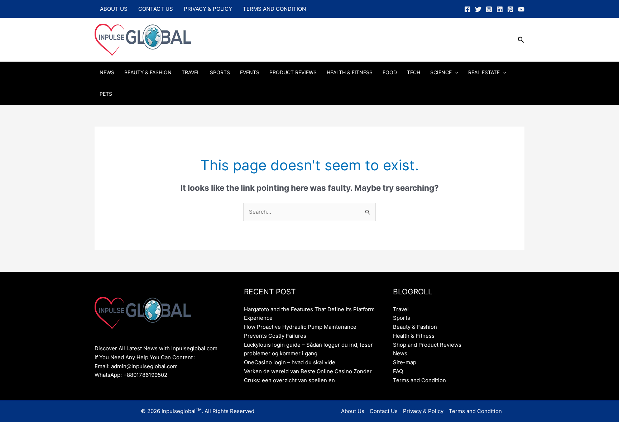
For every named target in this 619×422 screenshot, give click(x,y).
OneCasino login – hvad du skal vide (289, 362)
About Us (114, 8)
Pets (106, 94)
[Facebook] (467, 9)
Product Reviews (293, 72)
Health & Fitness (350, 72)
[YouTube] (521, 9)
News (107, 72)
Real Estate (484, 72)
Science (441, 72)
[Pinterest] (510, 9)
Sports (220, 72)
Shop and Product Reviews (427, 344)
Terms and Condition (274, 8)
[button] (521, 40)
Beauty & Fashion (148, 72)
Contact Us (155, 8)
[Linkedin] (499, 9)
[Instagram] (489, 9)
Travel (191, 72)
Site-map (404, 362)
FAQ (398, 371)
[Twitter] (478, 9)
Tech (413, 72)
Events (249, 72)
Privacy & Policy (208, 8)
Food (390, 72)
